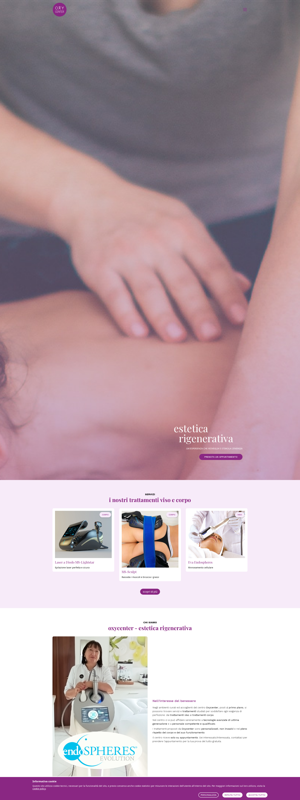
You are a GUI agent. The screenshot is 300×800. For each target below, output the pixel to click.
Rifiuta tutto (232, 794)
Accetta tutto (256, 794)
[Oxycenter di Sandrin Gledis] (66, 10)
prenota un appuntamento (220, 457)
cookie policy (39, 788)
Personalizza (208, 794)
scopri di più (150, 591)
